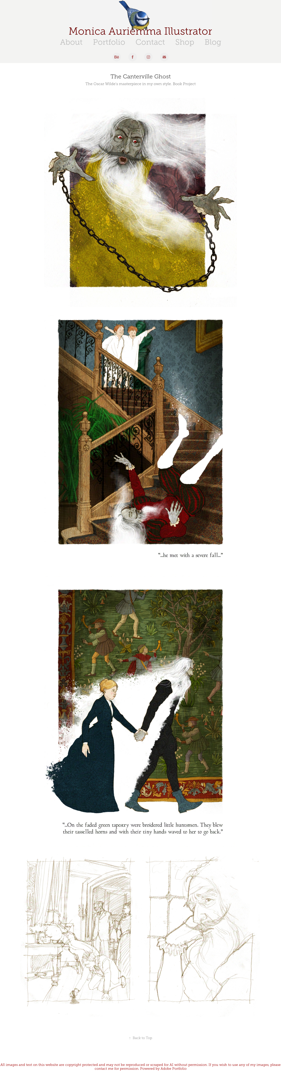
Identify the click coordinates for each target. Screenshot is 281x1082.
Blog (213, 42)
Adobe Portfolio (174, 1068)
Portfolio (109, 42)
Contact (150, 42)
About (71, 42)
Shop (184, 42)
